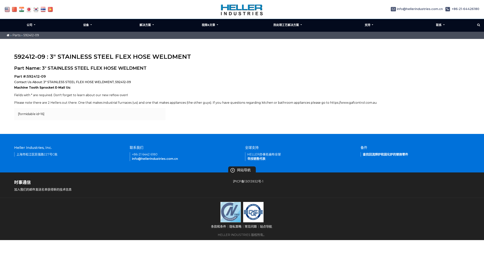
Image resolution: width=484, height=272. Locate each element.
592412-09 (31, 35)
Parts (16, 35)
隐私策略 (235, 226)
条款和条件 (218, 226)
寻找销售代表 (256, 159)
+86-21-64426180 (465, 9)
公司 (30, 25)
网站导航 (241, 170)
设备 (86, 25)
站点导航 (266, 226)
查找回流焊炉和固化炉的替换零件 (385, 154)
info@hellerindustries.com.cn (420, 9)
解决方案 (146, 25)
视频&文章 (209, 25)
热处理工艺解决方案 (286, 25)
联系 (439, 25)
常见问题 (251, 226)
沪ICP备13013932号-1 (248, 181)
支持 (368, 25)
